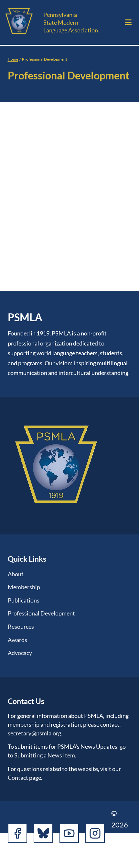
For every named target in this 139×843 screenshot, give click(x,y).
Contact (18, 777)
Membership (24, 587)
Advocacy (20, 652)
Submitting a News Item (44, 755)
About (16, 574)
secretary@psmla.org (34, 733)
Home (13, 59)
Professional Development (41, 613)
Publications (23, 600)
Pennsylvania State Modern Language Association (70, 22)
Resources (21, 626)
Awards (17, 639)
